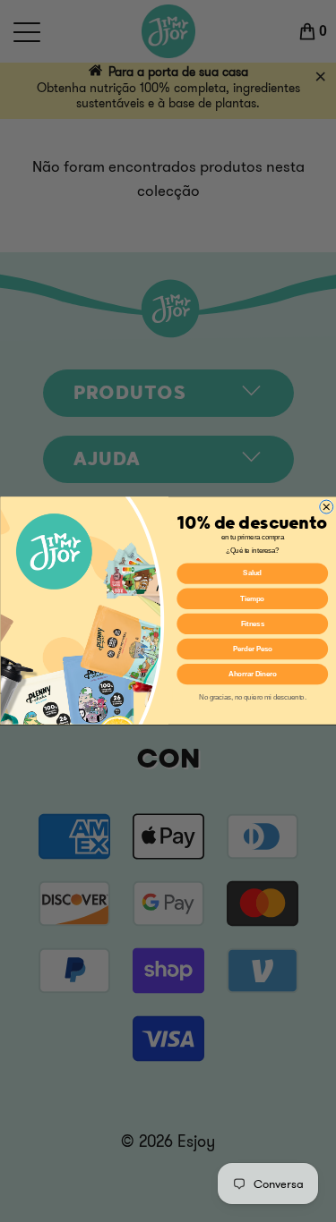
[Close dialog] (325, 506)
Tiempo (252, 598)
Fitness (251, 623)
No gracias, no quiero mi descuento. (252, 696)
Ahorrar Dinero (252, 674)
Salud (252, 573)
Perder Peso (251, 648)
